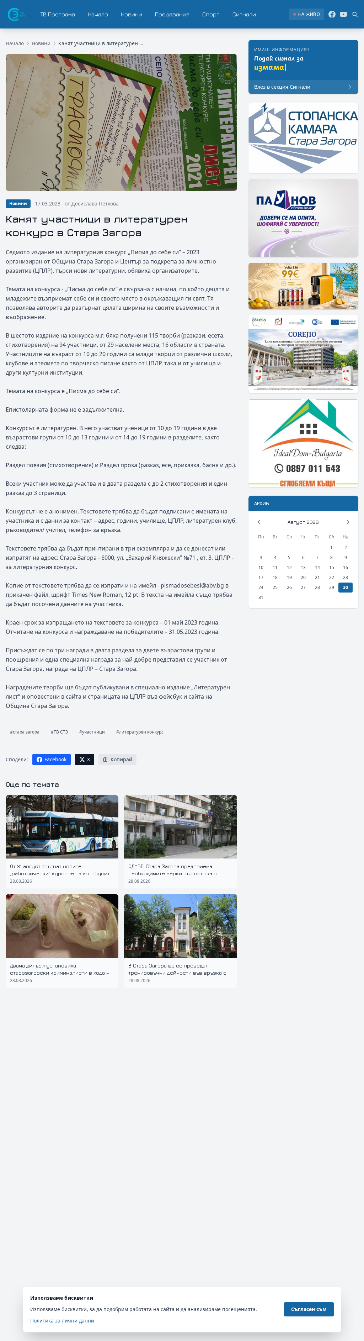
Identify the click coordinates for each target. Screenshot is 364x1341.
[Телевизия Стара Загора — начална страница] (16, 14)
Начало (98, 14)
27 (303, 587)
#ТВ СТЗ (59, 732)
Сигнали (244, 14)
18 (275, 577)
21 (317, 577)
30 (345, 587)
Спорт (211, 14)
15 (331, 567)
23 (345, 577)
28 (317, 587)
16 (345, 567)
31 (260, 597)
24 (260, 587)
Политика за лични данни (62, 1320)
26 (289, 587)
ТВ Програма (58, 14)
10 (260, 567)
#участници (92, 732)
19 (289, 577)
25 (275, 587)
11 (275, 567)
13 (303, 567)
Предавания (172, 14)
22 (331, 577)
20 (303, 577)
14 (317, 567)
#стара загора (24, 732)
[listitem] (306, 14)
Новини (131, 14)
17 (260, 577)
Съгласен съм (309, 1309)
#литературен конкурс (140, 732)
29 (331, 587)
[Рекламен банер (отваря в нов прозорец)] (303, 138)
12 (289, 567)
